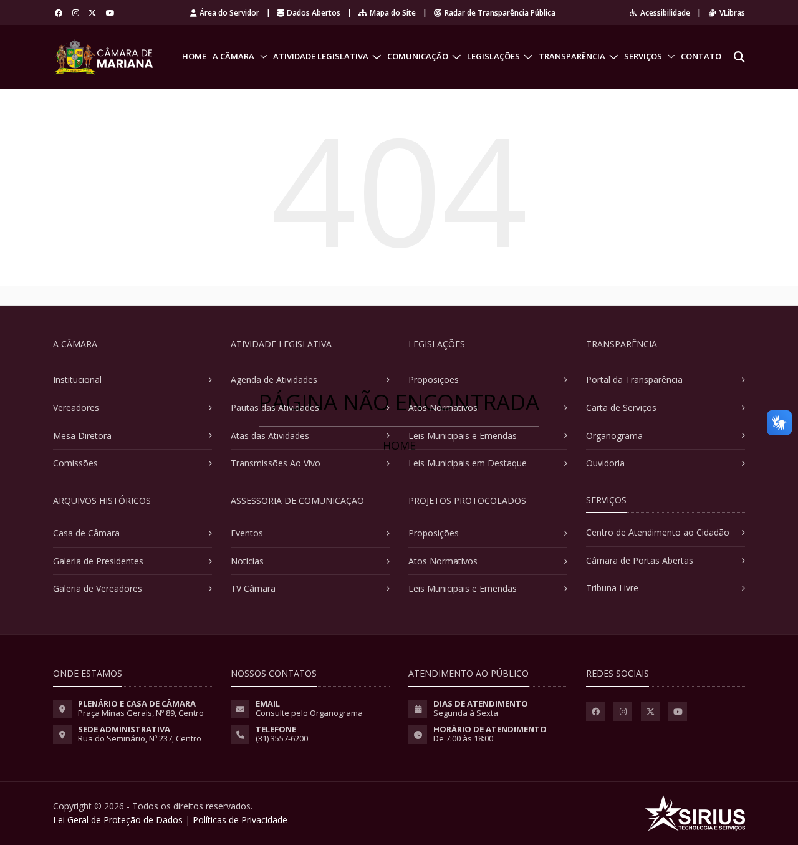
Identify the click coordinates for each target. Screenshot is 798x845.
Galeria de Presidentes (98, 561)
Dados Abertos (313, 12)
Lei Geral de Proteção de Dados (118, 820)
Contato (701, 56)
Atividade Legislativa (320, 56)
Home (194, 56)
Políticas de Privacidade (240, 820)
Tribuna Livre (612, 588)
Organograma (614, 436)
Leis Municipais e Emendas (462, 436)
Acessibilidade (665, 12)
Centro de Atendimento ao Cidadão (657, 532)
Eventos (247, 533)
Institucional (77, 379)
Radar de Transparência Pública (500, 12)
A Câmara (233, 56)
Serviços (643, 56)
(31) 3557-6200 (282, 738)
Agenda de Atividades (274, 379)
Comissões (75, 463)
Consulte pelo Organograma (309, 712)
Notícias (247, 561)
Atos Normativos (443, 407)
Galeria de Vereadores (97, 588)
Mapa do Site (393, 12)
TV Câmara (253, 588)
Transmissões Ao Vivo (275, 463)
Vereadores (76, 407)
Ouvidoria (605, 463)
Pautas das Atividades (275, 407)
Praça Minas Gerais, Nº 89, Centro (141, 712)
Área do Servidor (229, 12)
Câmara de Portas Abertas (639, 560)
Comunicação (417, 56)
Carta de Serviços (621, 407)
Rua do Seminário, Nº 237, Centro (139, 738)
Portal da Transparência (634, 379)
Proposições (433, 379)
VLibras (732, 12)
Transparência (572, 56)
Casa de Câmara (86, 533)
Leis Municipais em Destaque (467, 463)
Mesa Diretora (82, 436)
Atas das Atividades (270, 436)
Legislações (493, 56)
